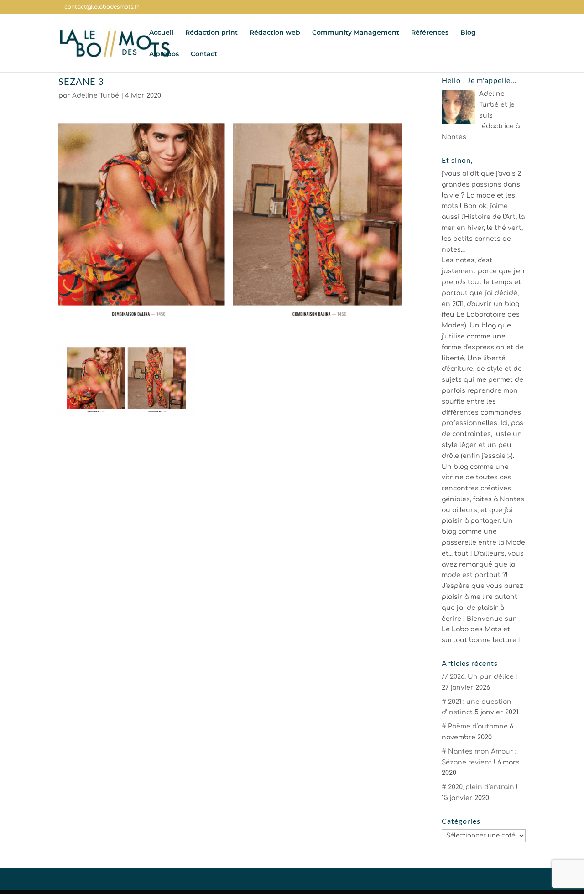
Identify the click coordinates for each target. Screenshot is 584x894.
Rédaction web (275, 32)
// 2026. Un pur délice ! (479, 676)
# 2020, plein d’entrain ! (480, 787)
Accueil (161, 32)
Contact (204, 54)
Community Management (355, 32)
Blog (468, 32)
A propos (164, 54)
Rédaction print (211, 32)
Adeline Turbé (95, 95)
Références (429, 32)
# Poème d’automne (475, 726)
